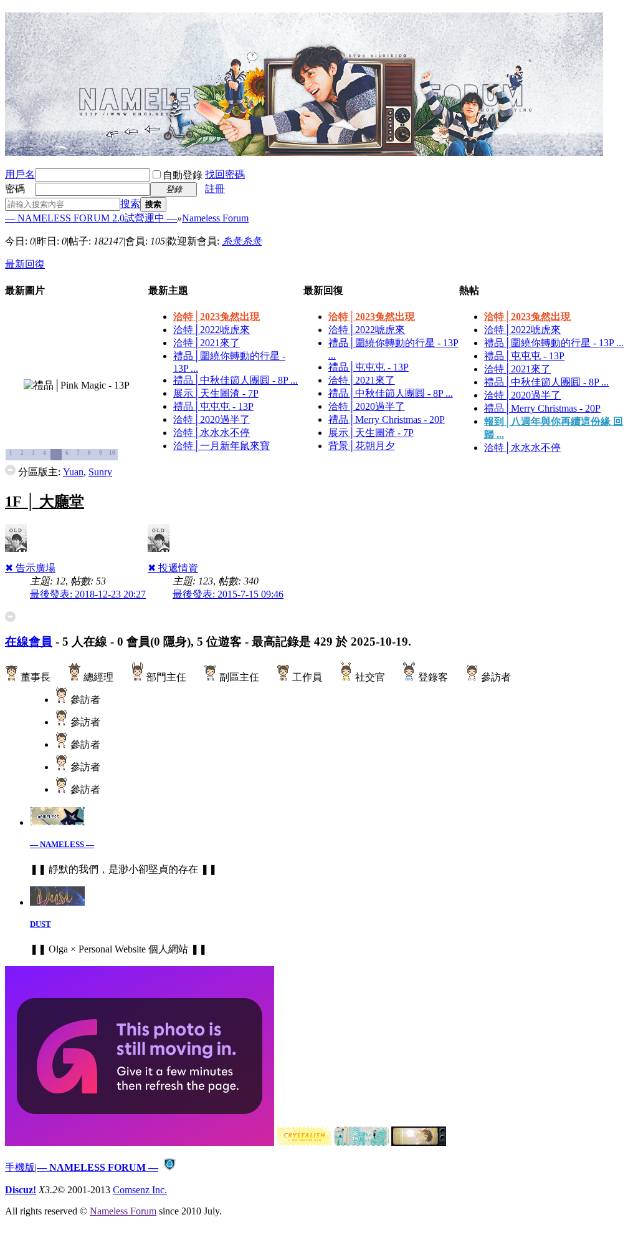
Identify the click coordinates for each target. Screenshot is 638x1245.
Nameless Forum (215, 218)
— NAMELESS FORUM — (97, 1167)
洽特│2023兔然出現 (216, 316)
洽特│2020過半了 (211, 419)
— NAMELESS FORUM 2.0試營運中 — (91, 218)
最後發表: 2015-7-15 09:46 (228, 594)
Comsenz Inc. (140, 1189)
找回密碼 (225, 174)
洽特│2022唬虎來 (211, 329)
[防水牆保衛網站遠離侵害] (169, 1167)
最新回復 (25, 264)
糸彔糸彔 (242, 241)
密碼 (15, 188)
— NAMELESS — (62, 844)
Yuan (73, 472)
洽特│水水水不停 (211, 432)
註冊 (215, 188)
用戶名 (20, 174)
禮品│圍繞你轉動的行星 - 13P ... (554, 342)
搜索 (130, 203)
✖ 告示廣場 (30, 568)
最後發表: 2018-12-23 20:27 (88, 594)
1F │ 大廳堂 (44, 501)
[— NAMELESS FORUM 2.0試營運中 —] (304, 151)
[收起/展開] (10, 470)
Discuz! (20, 1189)
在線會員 (28, 641)
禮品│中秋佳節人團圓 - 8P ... (235, 380)
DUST (40, 924)
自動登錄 (182, 175)
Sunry (100, 472)
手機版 (20, 1167)
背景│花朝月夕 (361, 445)
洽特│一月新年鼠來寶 (221, 445)
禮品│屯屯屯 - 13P (213, 406)
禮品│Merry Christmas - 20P (386, 419)
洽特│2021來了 (206, 342)
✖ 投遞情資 (173, 568)
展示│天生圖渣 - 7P (216, 393)
